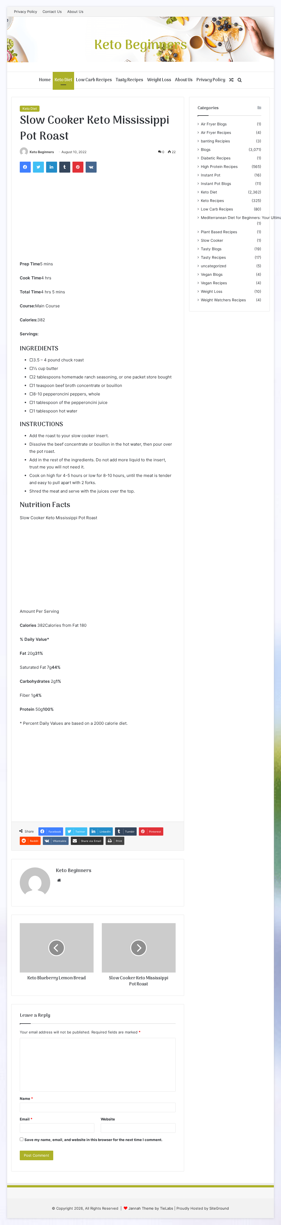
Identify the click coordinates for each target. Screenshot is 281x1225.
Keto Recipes (212, 200)
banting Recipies (215, 141)
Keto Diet (63, 80)
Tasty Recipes (129, 80)
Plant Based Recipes (219, 232)
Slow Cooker (212, 240)
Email (26, 1119)
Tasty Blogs (211, 249)
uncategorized (213, 266)
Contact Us (52, 11)
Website (108, 1119)
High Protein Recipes (219, 166)
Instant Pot (210, 175)
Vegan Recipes (214, 283)
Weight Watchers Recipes (223, 300)
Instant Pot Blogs (216, 183)
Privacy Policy (25, 11)
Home (45, 80)
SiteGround (219, 1208)
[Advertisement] (98, 219)
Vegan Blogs (212, 274)
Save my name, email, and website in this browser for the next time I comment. (93, 1139)
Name (26, 1098)
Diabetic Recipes (216, 158)
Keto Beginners (42, 152)
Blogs (205, 149)
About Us (75, 11)
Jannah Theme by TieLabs (150, 1208)
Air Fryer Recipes (216, 132)
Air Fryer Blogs (214, 124)
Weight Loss (159, 80)
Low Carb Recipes (94, 80)
